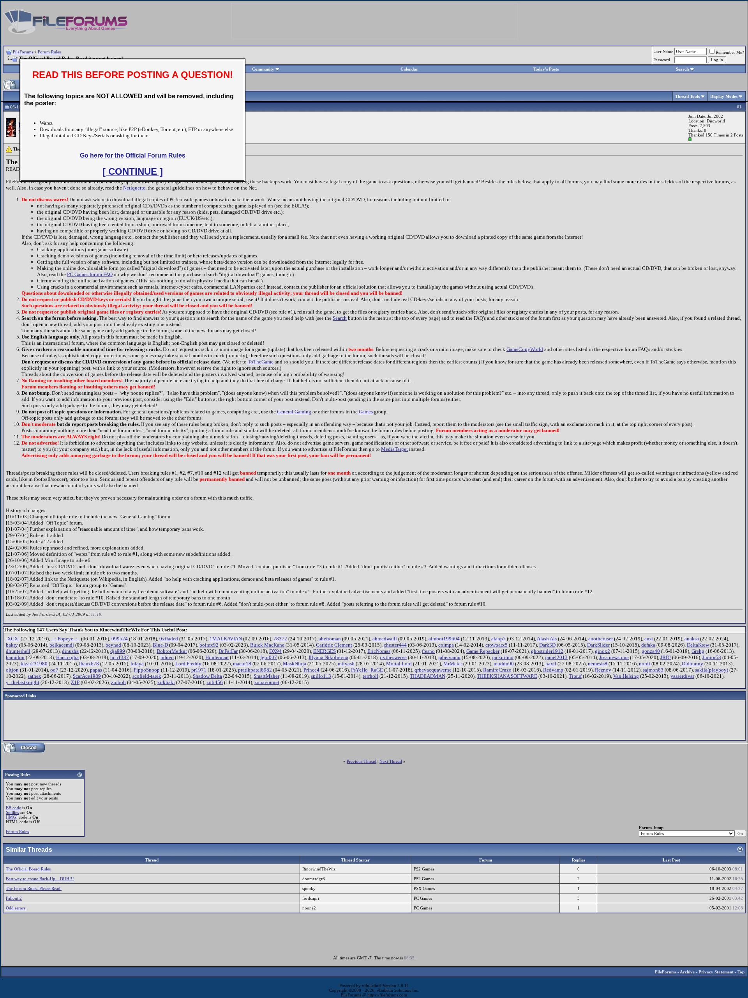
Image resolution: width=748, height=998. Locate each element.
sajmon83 (653, 670)
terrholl (370, 676)
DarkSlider (598, 645)
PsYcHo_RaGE (367, 670)
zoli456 (214, 682)
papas (96, 670)
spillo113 (321, 676)
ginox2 (602, 651)
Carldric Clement (334, 645)
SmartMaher (266, 676)
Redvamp (553, 670)
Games (366, 412)
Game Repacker (482, 651)
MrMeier (452, 664)
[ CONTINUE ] (132, 171)
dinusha (70, 651)
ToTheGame (260, 362)
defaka (648, 645)
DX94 (275, 651)
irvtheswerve (393, 657)
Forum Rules (49, 52)
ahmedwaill (384, 639)
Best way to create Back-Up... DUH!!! (40, 878)
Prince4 (311, 670)
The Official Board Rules (28, 869)
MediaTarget (394, 449)
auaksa (691, 639)
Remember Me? (730, 52)
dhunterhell (18, 651)
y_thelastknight (22, 682)
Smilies (12, 812)
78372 (280, 639)
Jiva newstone (614, 657)
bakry (12, 645)
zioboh (118, 682)
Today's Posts (546, 69)
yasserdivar (682, 676)
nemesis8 (597, 664)
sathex (34, 676)
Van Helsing (626, 676)
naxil (550, 664)
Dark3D (547, 645)
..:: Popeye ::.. (65, 639)
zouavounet (266, 682)
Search (682, 69)
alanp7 (498, 639)
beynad (113, 645)
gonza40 (651, 651)
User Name (663, 51)
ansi (648, 639)
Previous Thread (361, 761)
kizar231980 (34, 664)
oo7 (54, 670)
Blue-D (160, 645)
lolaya (137, 664)
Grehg (698, 651)
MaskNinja (294, 664)
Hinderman (217, 657)
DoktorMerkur (172, 651)
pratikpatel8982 (255, 670)
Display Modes (723, 96)
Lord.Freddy (188, 664)
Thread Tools (687, 96)
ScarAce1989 (87, 676)
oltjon (12, 670)
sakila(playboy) (711, 670)
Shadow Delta (207, 676)
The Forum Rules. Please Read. (34, 888)
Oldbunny (692, 664)
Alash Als (547, 639)
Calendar (409, 69)
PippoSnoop (147, 670)
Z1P (75, 682)
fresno (428, 651)
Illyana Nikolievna (328, 657)
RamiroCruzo (497, 670)
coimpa (446, 645)
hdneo (167, 657)
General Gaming (294, 412)
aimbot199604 (444, 639)
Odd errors (15, 908)
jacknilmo (502, 657)
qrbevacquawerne (433, 670)
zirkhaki (166, 682)
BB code (13, 807)
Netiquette (134, 188)
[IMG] (12, 817)
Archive (687, 972)
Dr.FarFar (228, 651)
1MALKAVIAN (226, 639)
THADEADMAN (427, 676)
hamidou (15, 657)
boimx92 (209, 645)
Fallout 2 (14, 898)
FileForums (23, 52)
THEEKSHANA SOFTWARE (507, 676)
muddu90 (504, 664)
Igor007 (268, 657)
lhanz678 (89, 664)
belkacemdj (61, 645)
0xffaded (168, 639)
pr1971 (198, 670)
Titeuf (575, 676)
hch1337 (119, 657)
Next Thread (390, 761)
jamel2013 (556, 657)
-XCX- (12, 639)
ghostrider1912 (547, 651)
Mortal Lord (399, 664)
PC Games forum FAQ (90, 274)
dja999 (117, 651)
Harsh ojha (67, 657)
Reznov (603, 670)
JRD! (665, 657)
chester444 (395, 645)
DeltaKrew (698, 645)
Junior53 (711, 657)
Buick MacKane (267, 645)
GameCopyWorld (524, 349)
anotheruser (600, 639)
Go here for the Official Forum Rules (132, 155)
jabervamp (449, 657)
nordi (644, 664)
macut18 (242, 664)
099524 (119, 639)
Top (740, 972)
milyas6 (346, 664)
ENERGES (324, 651)
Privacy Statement (716, 972)
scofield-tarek (146, 676)
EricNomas (378, 651)
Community (263, 69)
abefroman (330, 639)
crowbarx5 (496, 645)
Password (661, 59)
